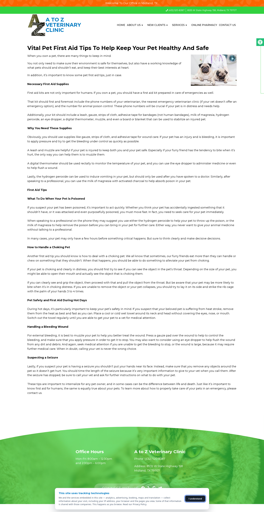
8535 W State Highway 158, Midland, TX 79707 (212, 10)
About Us (134, 25)
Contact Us (227, 25)
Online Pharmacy (204, 25)
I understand (195, 498)
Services (178, 25)
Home (121, 25)
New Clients (156, 25)
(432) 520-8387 (177, 10)
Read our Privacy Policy (134, 504)
